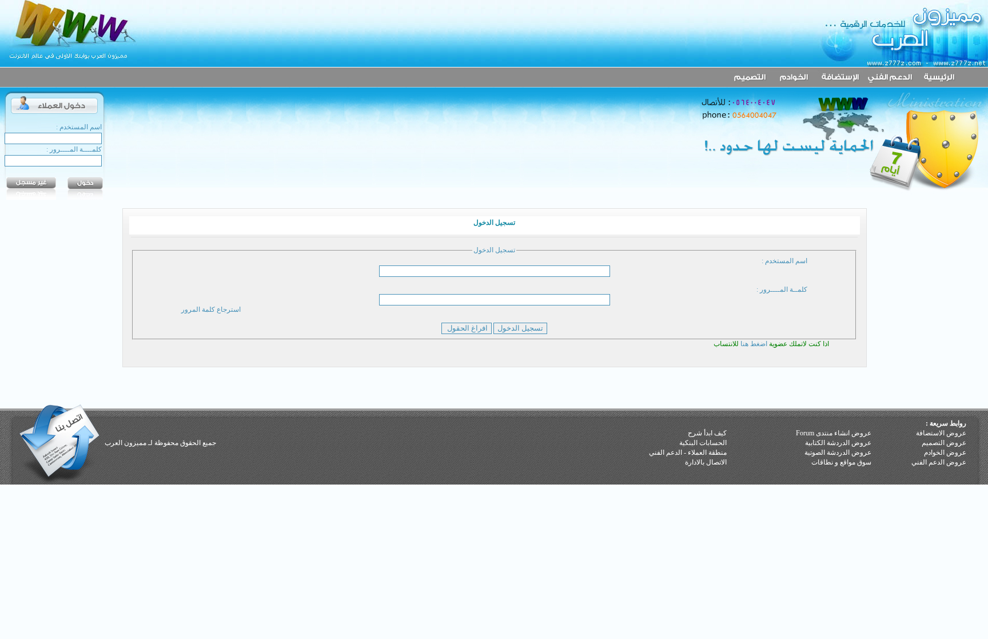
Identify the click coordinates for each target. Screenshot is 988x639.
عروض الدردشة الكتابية (838, 443)
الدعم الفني (665, 453)
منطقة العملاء (707, 453)
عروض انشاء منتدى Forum (833, 433)
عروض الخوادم (945, 453)
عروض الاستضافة (941, 433)
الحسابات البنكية (703, 443)
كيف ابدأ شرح (707, 433)
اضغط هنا (754, 344)
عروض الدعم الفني (938, 462)
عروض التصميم (944, 443)
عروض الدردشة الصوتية (837, 453)
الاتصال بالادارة (706, 462)
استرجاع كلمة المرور (211, 309)
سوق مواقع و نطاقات (841, 462)
